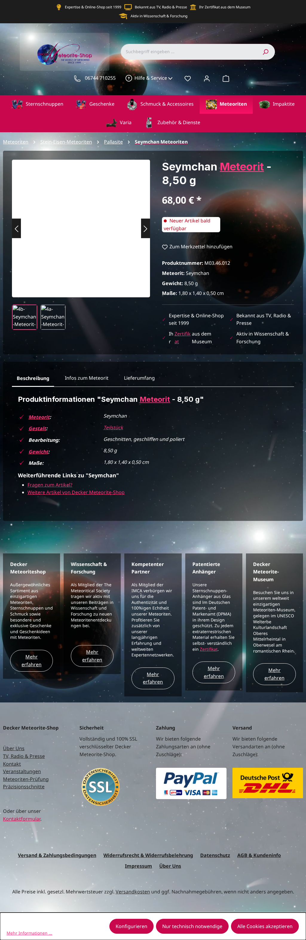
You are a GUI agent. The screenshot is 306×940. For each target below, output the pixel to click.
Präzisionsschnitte (24, 786)
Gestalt (37, 428)
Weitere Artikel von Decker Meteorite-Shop (76, 492)
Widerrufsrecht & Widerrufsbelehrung (148, 855)
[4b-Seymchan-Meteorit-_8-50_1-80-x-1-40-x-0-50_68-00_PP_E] (81, 223)
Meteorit (242, 166)
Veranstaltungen (22, 771)
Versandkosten (133, 891)
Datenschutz (215, 855)
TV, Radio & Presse (24, 756)
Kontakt (12, 764)
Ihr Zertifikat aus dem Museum (224, 7)
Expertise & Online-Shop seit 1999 (93, 7)
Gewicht (38, 451)
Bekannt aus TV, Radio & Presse (161, 7)
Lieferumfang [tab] (139, 378)
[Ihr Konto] (206, 78)
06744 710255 (100, 78)
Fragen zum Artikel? (49, 484)
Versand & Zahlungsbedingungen (57, 855)
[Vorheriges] (16, 228)
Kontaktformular (21, 819)
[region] (81, 245)
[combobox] (188, 51)
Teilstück (113, 427)
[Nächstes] (145, 228)
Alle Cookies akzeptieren (265, 926)
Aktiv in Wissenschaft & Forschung (159, 16)
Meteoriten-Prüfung (26, 779)
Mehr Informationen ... (29, 933)
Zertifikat (209, 649)
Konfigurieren (131, 926)
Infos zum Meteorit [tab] (86, 378)
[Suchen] (265, 51)
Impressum (138, 866)
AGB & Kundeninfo (259, 855)
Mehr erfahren (32, 660)
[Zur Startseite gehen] (64, 52)
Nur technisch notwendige (192, 926)
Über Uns (14, 748)
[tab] (33, 378)
